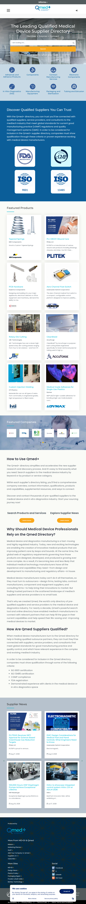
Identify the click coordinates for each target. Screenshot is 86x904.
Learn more (26, 520)
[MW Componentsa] (15, 256)
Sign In (77, 10)
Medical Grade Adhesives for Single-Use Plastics (60, 388)
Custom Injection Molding (21, 387)
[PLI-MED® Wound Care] (62, 225)
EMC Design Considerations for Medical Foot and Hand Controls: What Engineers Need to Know (61, 738)
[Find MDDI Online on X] (53, 871)
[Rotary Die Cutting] (24, 323)
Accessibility (13, 902)
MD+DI (10, 867)
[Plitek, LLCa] (56, 256)
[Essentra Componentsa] (13, 306)
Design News (12, 870)
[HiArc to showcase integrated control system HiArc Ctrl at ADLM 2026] (62, 771)
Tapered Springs (16, 239)
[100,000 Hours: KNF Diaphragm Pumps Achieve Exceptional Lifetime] (24, 771)
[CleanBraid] (62, 323)
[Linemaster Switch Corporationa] (53, 306)
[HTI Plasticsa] (13, 406)
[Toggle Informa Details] (43, 2)
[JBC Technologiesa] (14, 356)
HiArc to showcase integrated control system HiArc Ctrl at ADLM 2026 (61, 787)
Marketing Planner (14, 847)
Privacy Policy (28, 902)
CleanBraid (52, 337)
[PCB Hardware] (24, 273)
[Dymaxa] (56, 406)
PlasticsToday (13, 873)
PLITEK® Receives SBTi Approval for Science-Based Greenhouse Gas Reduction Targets (22, 738)
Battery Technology (15, 882)
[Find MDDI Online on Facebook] (53, 868)
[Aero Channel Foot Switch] (62, 273)
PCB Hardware (16, 287)
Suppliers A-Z (12, 856)
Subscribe (11, 859)
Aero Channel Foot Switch (59, 287)
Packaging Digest (14, 876)
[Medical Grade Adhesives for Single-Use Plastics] (62, 373)
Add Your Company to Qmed (18, 853)
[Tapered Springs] (24, 225)
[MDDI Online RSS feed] (53, 878)
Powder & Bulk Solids (15, 879)
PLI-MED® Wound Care (58, 239)
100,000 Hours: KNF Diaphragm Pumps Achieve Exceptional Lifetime (24, 787)
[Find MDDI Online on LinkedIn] (53, 875)
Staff (10, 850)
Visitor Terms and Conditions (62, 902)
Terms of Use (43, 902)
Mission (10, 844)
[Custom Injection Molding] (24, 373)
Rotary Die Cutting (18, 337)
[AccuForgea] (57, 356)
